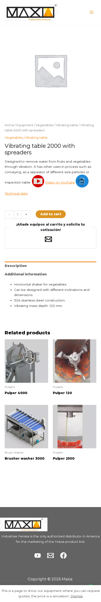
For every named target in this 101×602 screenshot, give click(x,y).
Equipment (24, 125)
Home (9, 125)
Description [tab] (16, 266)
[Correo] (50, 555)
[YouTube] (37, 555)
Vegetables (44, 125)
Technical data (16, 193)
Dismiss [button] (76, 596)
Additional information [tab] (26, 274)
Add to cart (50, 214)
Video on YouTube (60, 182)
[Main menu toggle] (91, 12)
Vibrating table (67, 125)
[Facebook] (63, 555)
